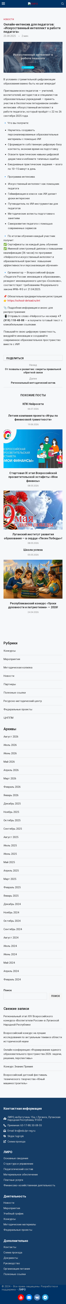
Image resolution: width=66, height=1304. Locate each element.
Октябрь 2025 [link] (12, 820)
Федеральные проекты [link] (18, 709)
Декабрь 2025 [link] (12, 803)
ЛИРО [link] (8, 1152)
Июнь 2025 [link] (10, 853)
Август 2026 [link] (11, 736)
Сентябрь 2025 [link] (13, 828)
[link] (33, 3)
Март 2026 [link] (10, 778)
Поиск (8, 990)
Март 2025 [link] (10, 879)
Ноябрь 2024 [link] (11, 912)
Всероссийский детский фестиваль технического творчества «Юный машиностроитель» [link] (25, 1079)
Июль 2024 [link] (10, 946)
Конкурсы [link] (10, 650)
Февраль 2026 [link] (12, 786)
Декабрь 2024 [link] (12, 904)
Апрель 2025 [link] (11, 870)
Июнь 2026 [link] (10, 753)
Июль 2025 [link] (10, 845)
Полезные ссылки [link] (15, 692)
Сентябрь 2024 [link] (13, 929)
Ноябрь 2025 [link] (11, 812)
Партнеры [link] (10, 684)
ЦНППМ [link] (8, 717)
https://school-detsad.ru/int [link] (24, 300)
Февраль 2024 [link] (12, 979)
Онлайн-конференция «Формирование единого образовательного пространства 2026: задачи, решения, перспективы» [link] (33, 1054)
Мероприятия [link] (12, 659)
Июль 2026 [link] (10, 745)
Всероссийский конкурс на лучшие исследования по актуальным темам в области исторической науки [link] (33, 1037)
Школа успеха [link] (33, 550)
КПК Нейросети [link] (33, 404)
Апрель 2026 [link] (11, 770)
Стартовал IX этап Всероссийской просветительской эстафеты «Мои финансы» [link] (33, 477)
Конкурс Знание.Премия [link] (18, 1066)
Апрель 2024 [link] (11, 971)
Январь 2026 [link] (11, 795)
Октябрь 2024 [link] (12, 920)
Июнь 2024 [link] (10, 954)
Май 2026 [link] (9, 761)
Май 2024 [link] (9, 962)
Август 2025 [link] (11, 837)
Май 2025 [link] (9, 862)
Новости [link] (9, 675)
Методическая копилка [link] (18, 667)
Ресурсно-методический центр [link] (23, 701)
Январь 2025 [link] (11, 895)
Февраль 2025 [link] (12, 887)
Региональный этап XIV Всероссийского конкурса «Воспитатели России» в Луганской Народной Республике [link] (31, 1020)
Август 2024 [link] (11, 937)
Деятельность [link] (15, 1196)
